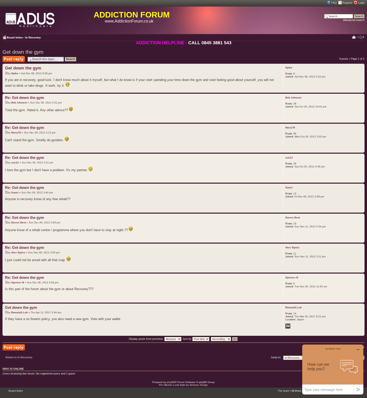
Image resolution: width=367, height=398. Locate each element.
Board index (15, 37)
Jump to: (276, 357)
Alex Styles (18, 252)
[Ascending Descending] (224, 338)
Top (360, 90)
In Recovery (33, 37)
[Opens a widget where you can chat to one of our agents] (332, 369)
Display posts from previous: (146, 338)
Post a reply (9, 350)
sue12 (15, 162)
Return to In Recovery (18, 357)
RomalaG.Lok (19, 312)
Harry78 (16, 132)
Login (361, 2)
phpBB (171, 382)
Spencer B (17, 282)
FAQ (334, 2)
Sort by (187, 338)
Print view (354, 37)
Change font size (361, 37)
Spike (14, 73)
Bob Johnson (19, 102)
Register (347, 2)
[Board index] (30, 18)
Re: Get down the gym (24, 97)
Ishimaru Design (198, 385)
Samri (14, 192)
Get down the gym (22, 52)
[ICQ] (294, 326)
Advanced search (354, 19)
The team (283, 390)
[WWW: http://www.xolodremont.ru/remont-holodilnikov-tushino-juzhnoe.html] (287, 326)
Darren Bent (18, 222)
